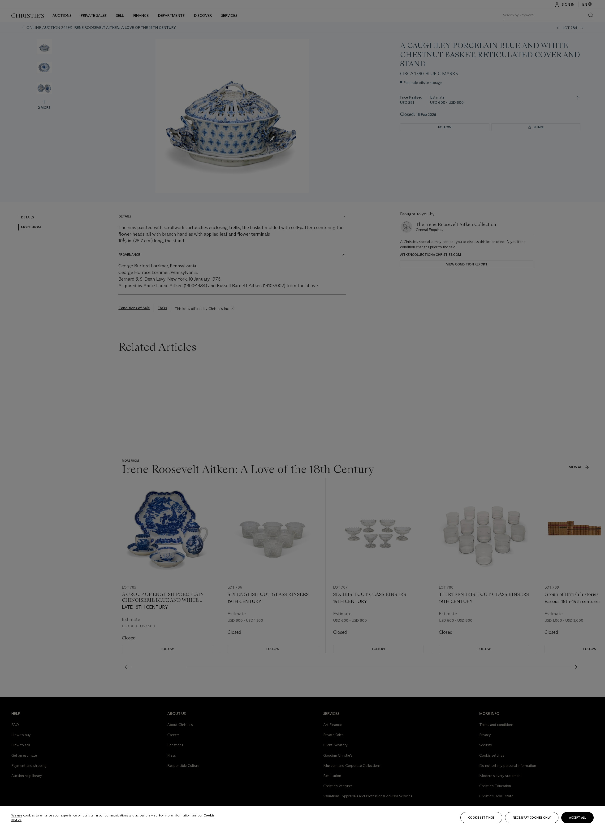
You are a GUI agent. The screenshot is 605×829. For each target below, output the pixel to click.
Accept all (577, 817)
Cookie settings (481, 817)
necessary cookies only (532, 817)
